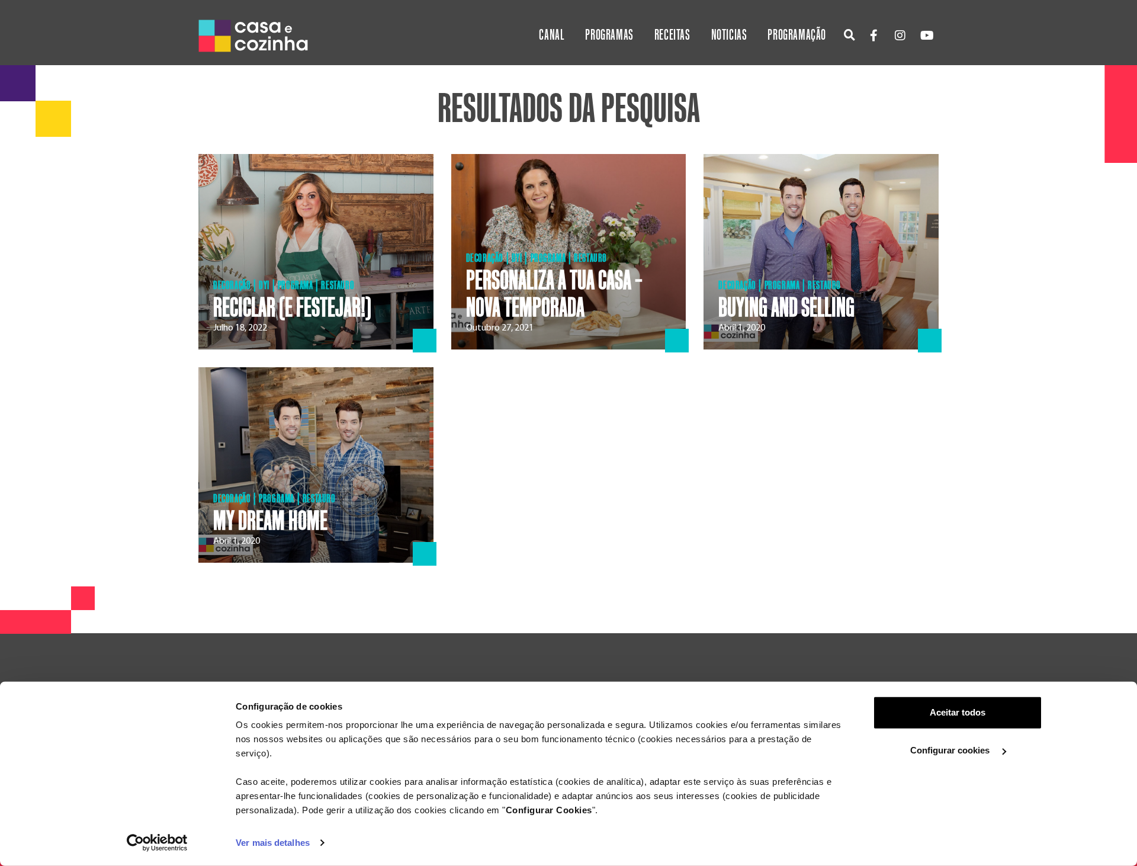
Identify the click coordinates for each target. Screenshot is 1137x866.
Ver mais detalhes (273, 843)
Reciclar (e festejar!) (292, 308)
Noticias (729, 35)
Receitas (672, 35)
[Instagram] (900, 35)
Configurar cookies (951, 750)
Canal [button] (551, 35)
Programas (609, 35)
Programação (796, 35)
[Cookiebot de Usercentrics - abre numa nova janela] (157, 843)
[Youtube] (927, 35)
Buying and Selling (786, 308)
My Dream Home (270, 521)
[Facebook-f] (873, 35)
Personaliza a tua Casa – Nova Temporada (554, 294)
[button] (849, 34)
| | (779, 285)
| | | (283, 285)
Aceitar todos (957, 712)
